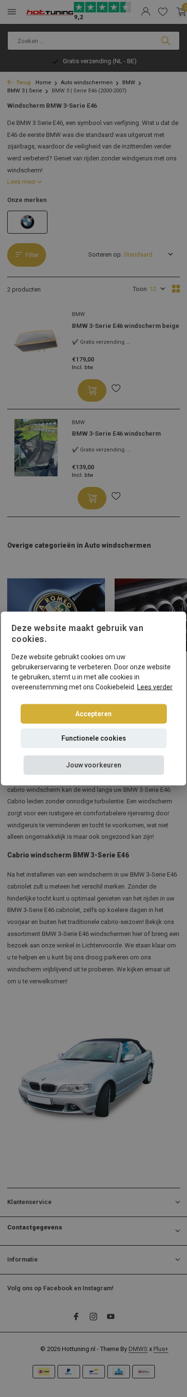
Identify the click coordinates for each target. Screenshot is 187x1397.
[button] (93, 765)
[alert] (93, 698)
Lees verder (155, 686)
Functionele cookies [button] (93, 738)
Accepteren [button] (93, 713)
